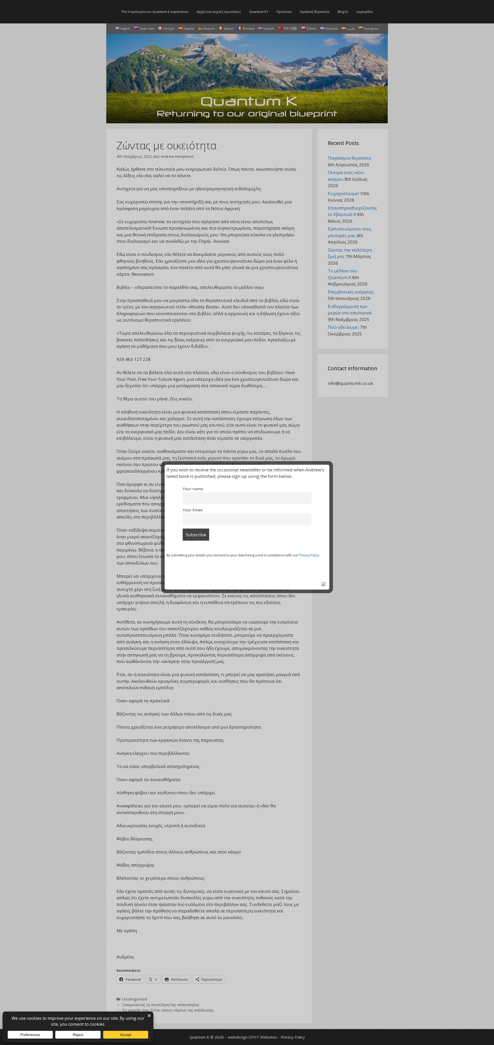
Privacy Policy (309, 555)
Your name (193, 488)
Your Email (192, 509)
